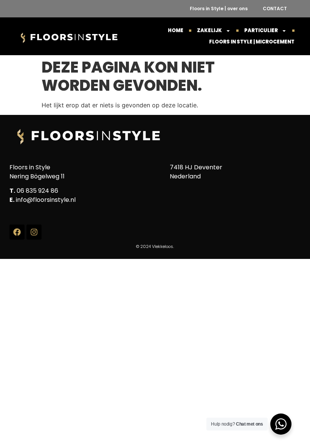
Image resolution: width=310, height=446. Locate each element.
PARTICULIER (261, 30)
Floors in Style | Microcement (251, 41)
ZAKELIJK (209, 30)
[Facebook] (17, 232)
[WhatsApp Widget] (280, 424)
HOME (175, 30)
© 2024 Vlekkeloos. (155, 246)
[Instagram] (34, 232)
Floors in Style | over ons (219, 8)
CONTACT (275, 8)
